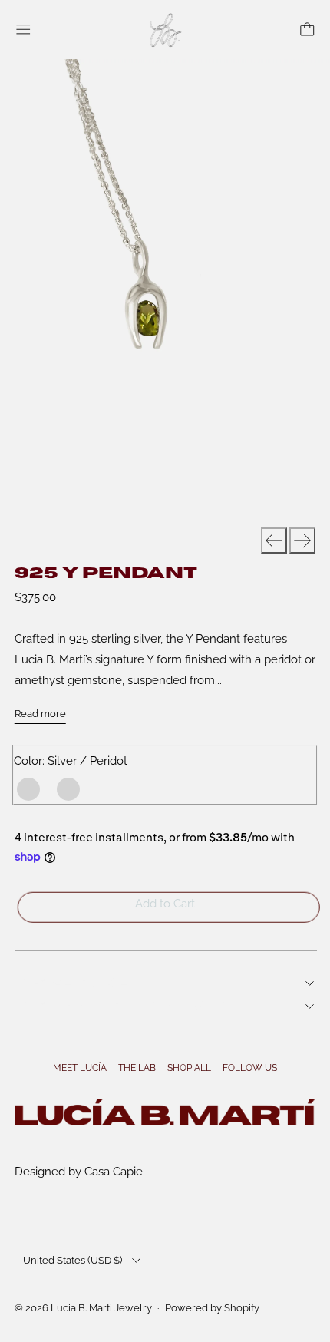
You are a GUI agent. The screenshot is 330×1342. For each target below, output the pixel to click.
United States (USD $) (72, 1260)
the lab (137, 1068)
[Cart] (307, 29)
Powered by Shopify (212, 1308)
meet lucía (80, 1068)
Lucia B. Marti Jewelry (101, 1308)
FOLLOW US (250, 1068)
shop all (189, 1068)
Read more (40, 714)
